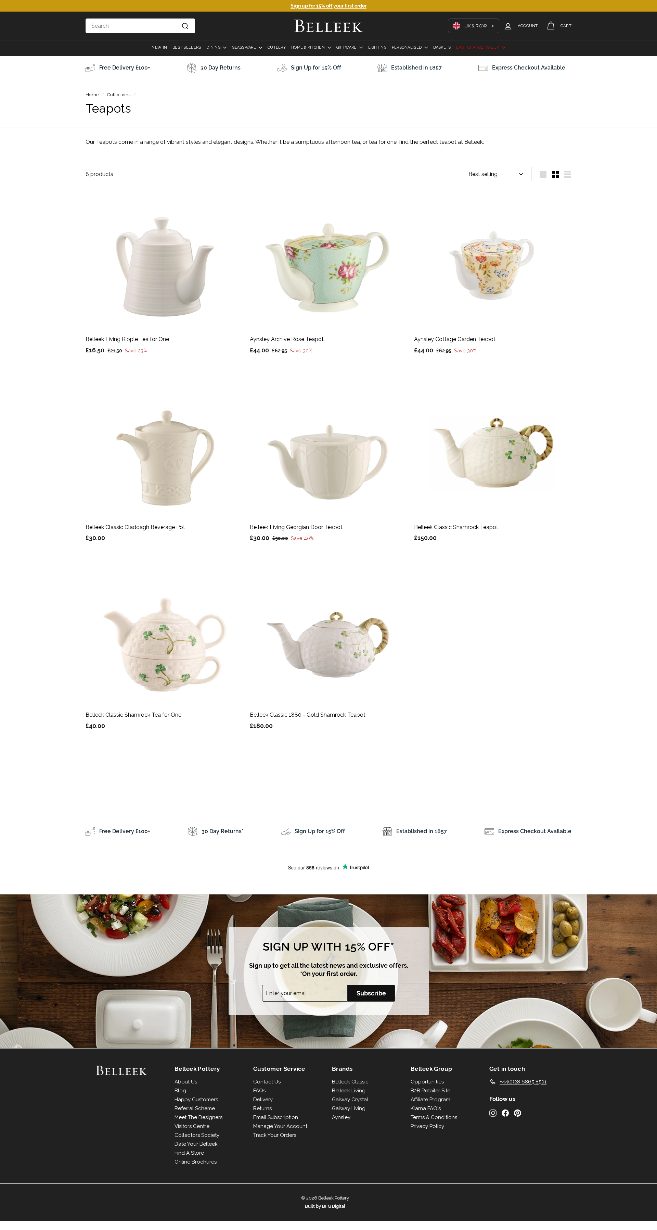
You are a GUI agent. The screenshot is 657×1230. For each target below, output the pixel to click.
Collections (118, 94)
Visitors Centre (192, 1126)
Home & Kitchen (308, 47)
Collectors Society (197, 1135)
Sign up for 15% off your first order (328, 6)
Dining (213, 47)
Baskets (442, 47)
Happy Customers (196, 1099)
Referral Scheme (195, 1108)
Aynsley (341, 1117)
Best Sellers (186, 47)
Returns (262, 1108)
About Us (186, 1082)
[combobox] (140, 26)
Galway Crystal (350, 1099)
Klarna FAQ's (426, 1108)
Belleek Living (348, 1091)
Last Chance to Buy (478, 47)
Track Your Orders (274, 1135)
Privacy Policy (427, 1126)
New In (159, 47)
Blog (180, 1091)
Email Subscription (275, 1117)
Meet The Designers (198, 1117)
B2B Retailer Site (430, 1091)
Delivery (263, 1099)
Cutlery (277, 47)
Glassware (244, 47)
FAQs (259, 1091)
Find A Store (189, 1153)
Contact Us (267, 1082)
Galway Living (348, 1108)
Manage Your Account (280, 1126)
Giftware (346, 47)
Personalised (407, 47)
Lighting (377, 47)
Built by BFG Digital (325, 1206)
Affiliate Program (430, 1099)
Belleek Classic (350, 1082)
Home (92, 94)
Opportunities (427, 1082)
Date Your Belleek (196, 1144)
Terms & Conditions (434, 1117)
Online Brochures (196, 1162)
